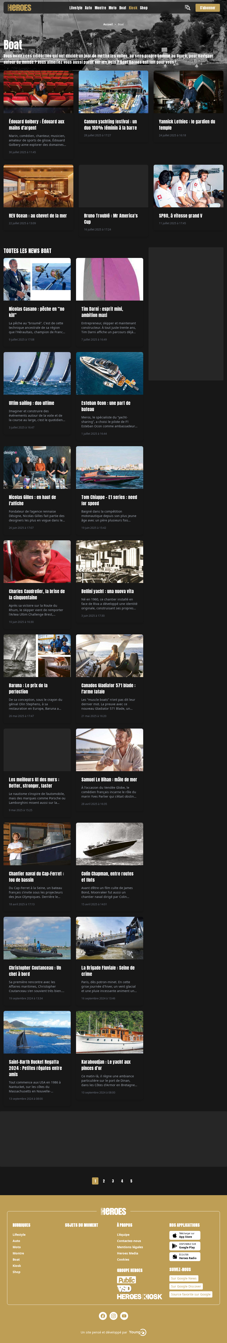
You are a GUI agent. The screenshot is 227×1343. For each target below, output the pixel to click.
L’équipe (123, 1234)
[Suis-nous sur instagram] (113, 1316)
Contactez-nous (129, 1241)
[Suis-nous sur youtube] (124, 1316)
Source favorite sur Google (191, 1294)
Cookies (123, 1259)
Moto (113, 7)
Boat (122, 7)
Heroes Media (127, 1253)
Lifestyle (75, 7)
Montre (100, 7)
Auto (88, 7)
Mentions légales (130, 1247)
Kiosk (133, 7)
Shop (144, 7)
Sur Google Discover (186, 1286)
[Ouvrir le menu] (188, 7)
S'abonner (207, 7)
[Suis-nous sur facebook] (103, 1316)
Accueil (108, 24)
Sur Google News (184, 1278)
